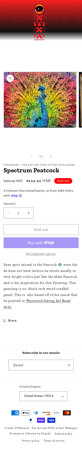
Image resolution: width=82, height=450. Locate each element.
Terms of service (54, 440)
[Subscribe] (68, 365)
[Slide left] (31, 156)
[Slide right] (50, 156)
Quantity (10, 203)
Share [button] (12, 320)
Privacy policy (31, 440)
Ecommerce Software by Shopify (30, 433)
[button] (9, 22)
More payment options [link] (41, 253)
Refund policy (63, 433)
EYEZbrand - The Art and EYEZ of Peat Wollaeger (46, 428)
